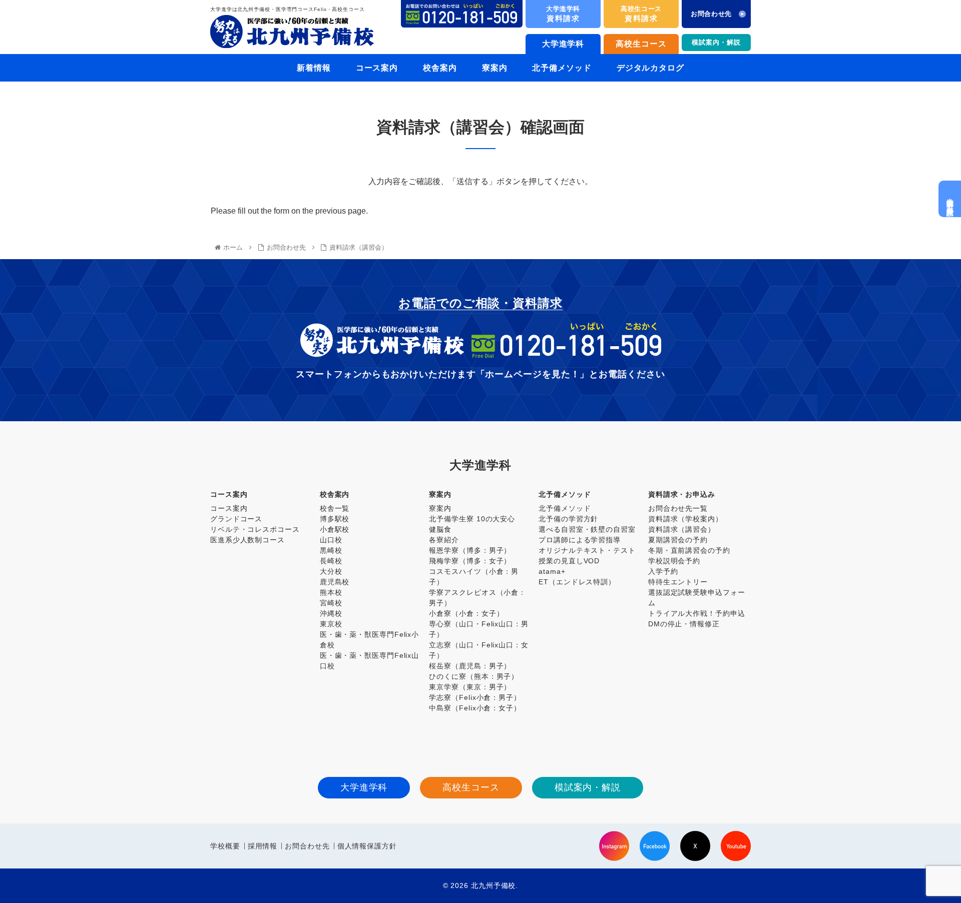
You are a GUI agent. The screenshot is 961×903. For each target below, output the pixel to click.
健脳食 (440, 529)
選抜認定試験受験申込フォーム (696, 597)
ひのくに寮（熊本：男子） (474, 676)
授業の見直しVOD (569, 561)
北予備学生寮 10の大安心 (472, 519)
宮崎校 (331, 603)
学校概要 (225, 846)
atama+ (552, 571)
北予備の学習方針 (568, 519)
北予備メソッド (565, 508)
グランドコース (236, 519)
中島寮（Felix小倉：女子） (475, 708)
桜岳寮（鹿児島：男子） (470, 666)
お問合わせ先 (307, 846)
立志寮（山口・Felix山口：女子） (478, 650)
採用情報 (263, 846)
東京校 (331, 624)
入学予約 (663, 571)
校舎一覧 (335, 508)
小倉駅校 (335, 529)
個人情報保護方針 (367, 846)
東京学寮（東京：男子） (470, 687)
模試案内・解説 (716, 42)
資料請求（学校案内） (685, 519)
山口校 (331, 540)
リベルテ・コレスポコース (255, 529)
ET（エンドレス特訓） (577, 582)
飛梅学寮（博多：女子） (470, 561)
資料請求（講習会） (681, 529)
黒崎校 (331, 550)
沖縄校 (331, 613)
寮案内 (440, 508)
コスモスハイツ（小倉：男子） (474, 576)
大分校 (331, 571)
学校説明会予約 (674, 561)
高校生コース (641, 44)
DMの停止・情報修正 (684, 624)
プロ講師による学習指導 (580, 540)
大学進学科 (563, 44)
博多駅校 (335, 519)
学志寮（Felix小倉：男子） (475, 697)
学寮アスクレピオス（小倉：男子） (477, 597)
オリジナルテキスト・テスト (587, 550)
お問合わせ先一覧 (678, 508)
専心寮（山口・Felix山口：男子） (478, 629)
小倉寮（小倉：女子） (466, 613)
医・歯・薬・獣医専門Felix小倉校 (369, 639)
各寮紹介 (444, 540)
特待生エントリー (678, 582)
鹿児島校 (335, 582)
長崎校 (331, 561)
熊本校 (331, 592)
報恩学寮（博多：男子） (470, 550)
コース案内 (229, 508)
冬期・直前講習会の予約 (689, 550)
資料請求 (563, 14)
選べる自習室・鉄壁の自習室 (587, 529)
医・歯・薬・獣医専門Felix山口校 (369, 660)
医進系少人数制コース (247, 540)
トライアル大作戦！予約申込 (696, 613)
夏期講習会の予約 (678, 540)
